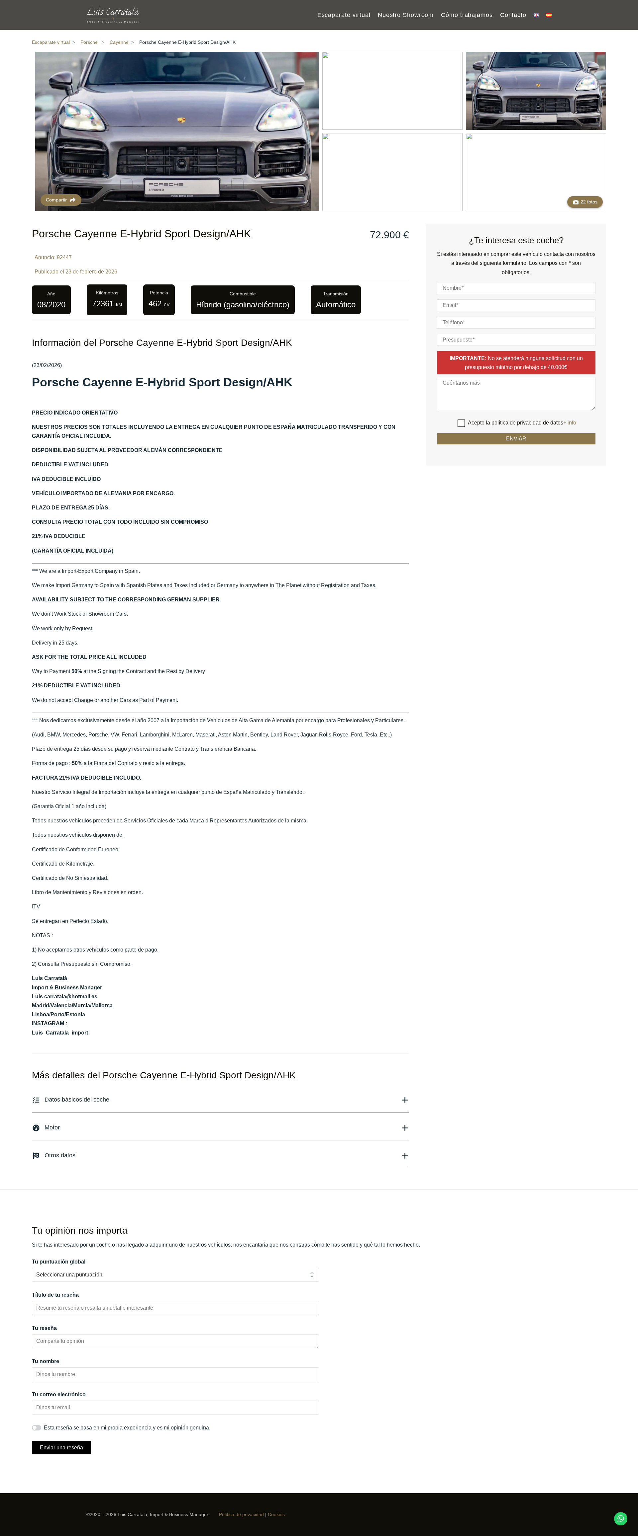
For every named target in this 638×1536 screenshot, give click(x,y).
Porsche (89, 42)
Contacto (513, 15)
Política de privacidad (241, 1514)
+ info (569, 422)
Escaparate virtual (344, 15)
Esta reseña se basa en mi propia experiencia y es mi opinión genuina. (127, 1427)
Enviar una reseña (61, 1447)
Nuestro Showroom (406, 15)
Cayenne (119, 42)
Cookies (276, 1514)
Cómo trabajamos (467, 15)
